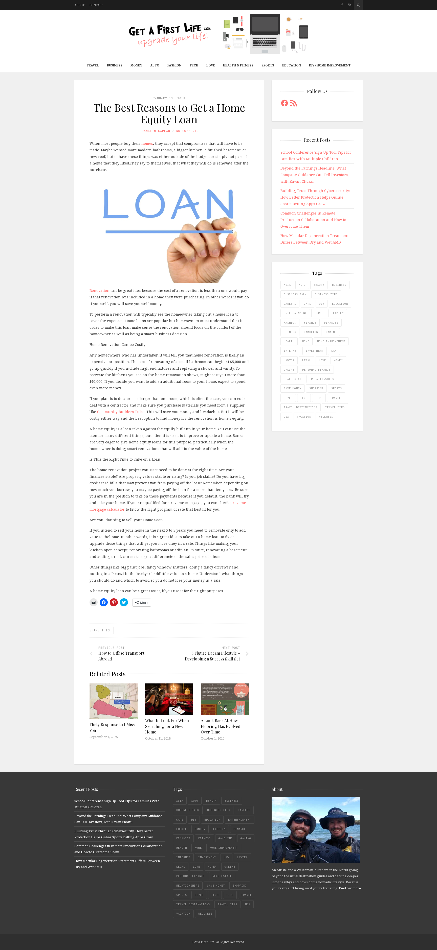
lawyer (289, 360)
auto (302, 284)
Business (114, 65)
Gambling (311, 332)
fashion (290, 322)
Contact (96, 5)
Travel (92, 65)
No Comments (187, 130)
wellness (326, 416)
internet (291, 350)
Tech (193, 65)
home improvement (331, 341)
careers (290, 303)
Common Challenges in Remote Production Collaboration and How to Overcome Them (313, 220)
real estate (293, 379)
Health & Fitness (238, 65)
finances (331, 322)
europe (320, 313)
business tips (326, 294)
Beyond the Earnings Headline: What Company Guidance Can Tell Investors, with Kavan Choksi (314, 175)
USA (286, 416)
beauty (319, 284)
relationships (322, 379)
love (322, 360)
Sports (267, 65)
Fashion (174, 65)
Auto (154, 65)
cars (307, 303)
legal (306, 360)
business (339, 284)
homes (147, 143)
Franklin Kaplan (155, 130)
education (340, 303)
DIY (321, 303)
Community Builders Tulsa (121, 411)
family (338, 313)
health (289, 341)
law (334, 350)
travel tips (335, 407)
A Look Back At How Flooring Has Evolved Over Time (221, 726)
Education (291, 65)
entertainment (295, 313)
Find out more (350, 888)
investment (314, 350)
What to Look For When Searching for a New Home (167, 726)
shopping (316, 388)
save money (292, 388)
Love (210, 65)
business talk (295, 294)
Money (136, 65)
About (79, 5)
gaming (331, 332)
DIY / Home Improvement (330, 65)
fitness (290, 332)
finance (310, 322)
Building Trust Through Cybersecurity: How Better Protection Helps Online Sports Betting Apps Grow (315, 197)
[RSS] (350, 5)
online (289, 369)
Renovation (100, 290)
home (305, 341)
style (288, 397)
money (338, 360)
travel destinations (300, 407)
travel (335, 397)
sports (336, 388)
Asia (287, 284)
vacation (304, 416)
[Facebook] (342, 5)
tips (318, 397)
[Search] (358, 5)
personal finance (316, 369)
